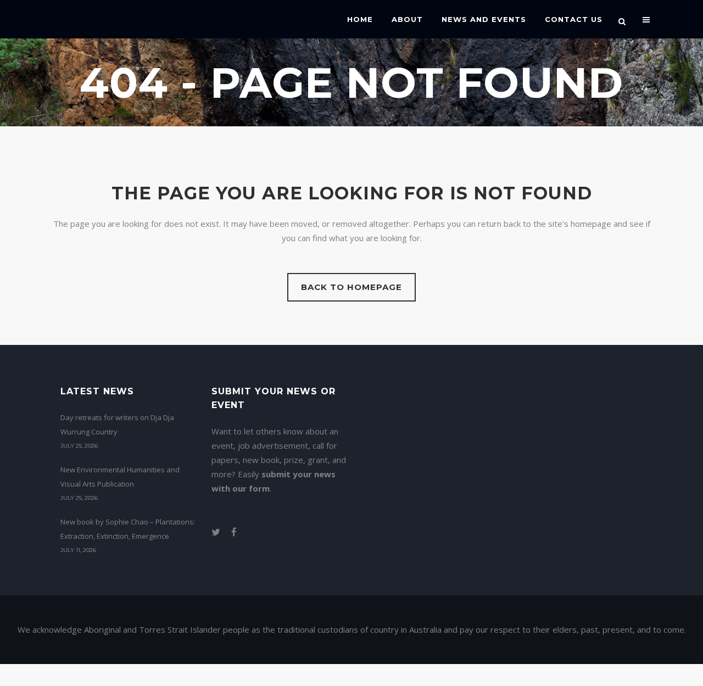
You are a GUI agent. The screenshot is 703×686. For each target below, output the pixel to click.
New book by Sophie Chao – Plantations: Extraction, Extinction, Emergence (127, 529)
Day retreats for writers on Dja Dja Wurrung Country (117, 424)
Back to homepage (351, 287)
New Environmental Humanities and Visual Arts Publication (120, 477)
